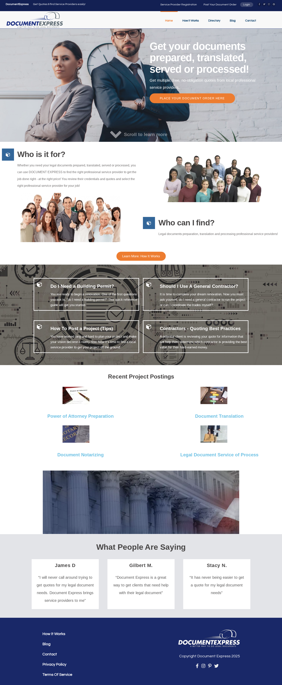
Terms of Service (57, 675)
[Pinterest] (274, 4)
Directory (214, 20)
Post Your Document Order (220, 4)
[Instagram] (269, 4)
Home (169, 20)
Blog (233, 20)
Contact (250, 20)
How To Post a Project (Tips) (81, 328)
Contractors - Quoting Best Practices (200, 328)
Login (246, 4)
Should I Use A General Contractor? (199, 286)
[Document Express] (35, 19)
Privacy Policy (54, 664)
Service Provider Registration (178, 4)
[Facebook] (259, 4)
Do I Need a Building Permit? (82, 286)
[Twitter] (264, 4)
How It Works (190, 20)
